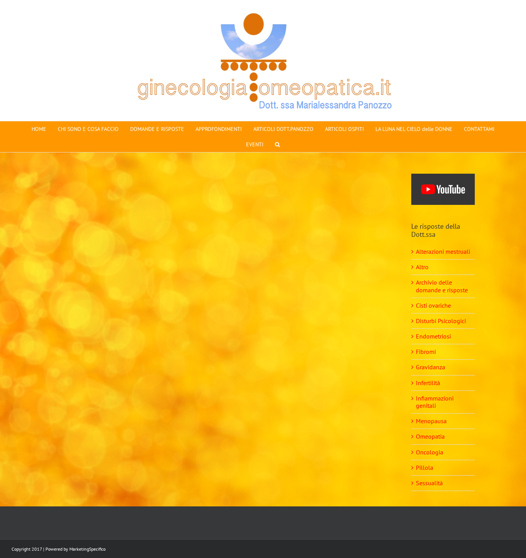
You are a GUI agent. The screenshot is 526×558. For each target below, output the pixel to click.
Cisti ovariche (433, 305)
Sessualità (429, 483)
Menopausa (431, 421)
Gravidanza (430, 367)
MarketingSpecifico (87, 549)
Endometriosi (433, 336)
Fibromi (426, 351)
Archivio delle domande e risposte (442, 285)
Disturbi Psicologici (441, 321)
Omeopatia (430, 436)
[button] (277, 144)
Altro (422, 267)
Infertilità (428, 383)
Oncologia (429, 452)
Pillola (424, 467)
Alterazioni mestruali (443, 251)
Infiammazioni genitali (435, 401)
